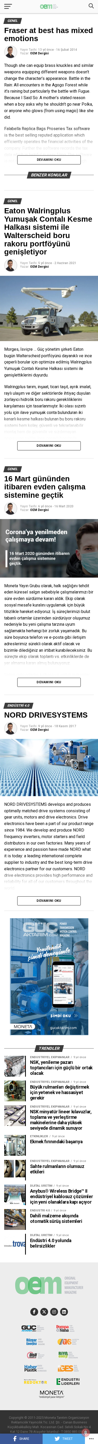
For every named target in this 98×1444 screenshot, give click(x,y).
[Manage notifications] (86, 1432)
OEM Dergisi (39, 53)
